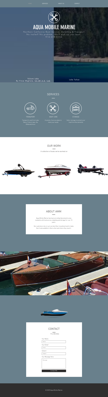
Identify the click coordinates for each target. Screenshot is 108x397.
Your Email (45, 345)
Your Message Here (48, 357)
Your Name (45, 339)
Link (48, 81)
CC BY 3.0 (40, 81)
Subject (44, 351)
